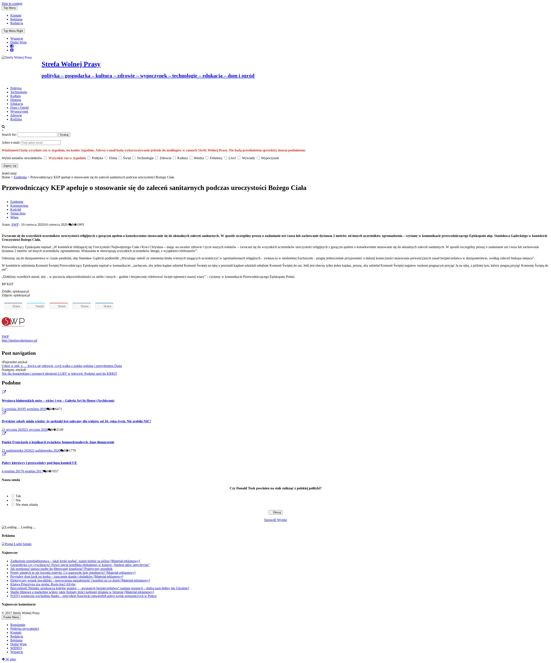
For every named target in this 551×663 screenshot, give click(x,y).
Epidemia (20, 177)
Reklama (16, 19)
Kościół (15, 209)
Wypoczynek (19, 111)
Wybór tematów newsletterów (22, 158)
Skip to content (12, 3)
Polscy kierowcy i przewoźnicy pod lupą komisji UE (39, 463)
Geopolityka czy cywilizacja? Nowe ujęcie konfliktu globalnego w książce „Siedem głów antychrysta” (80, 565)
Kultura (15, 96)
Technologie (18, 92)
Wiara (14, 217)
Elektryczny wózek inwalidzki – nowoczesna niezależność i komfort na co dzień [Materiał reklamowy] (80, 580)
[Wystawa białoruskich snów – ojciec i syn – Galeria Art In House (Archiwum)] (2, 392)
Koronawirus (19, 205)
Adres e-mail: (11, 142)
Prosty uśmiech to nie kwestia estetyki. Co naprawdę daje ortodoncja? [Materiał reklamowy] (72, 572)
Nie (18, 500)
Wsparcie (16, 38)
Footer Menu (11, 617)
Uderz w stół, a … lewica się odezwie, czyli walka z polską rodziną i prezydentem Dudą (62, 366)
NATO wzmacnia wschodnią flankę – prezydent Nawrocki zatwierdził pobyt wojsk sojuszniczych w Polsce (83, 596)
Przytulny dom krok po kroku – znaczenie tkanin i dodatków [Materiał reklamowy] (66, 576)
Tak (18, 496)
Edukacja (16, 104)
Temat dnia (17, 213)
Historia (15, 100)
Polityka (16, 88)
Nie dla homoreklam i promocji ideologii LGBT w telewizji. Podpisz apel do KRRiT (59, 373)
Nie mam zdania (27, 504)
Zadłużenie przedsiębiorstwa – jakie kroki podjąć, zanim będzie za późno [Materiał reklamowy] (75, 561)
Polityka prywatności (24, 628)
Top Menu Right (13, 31)
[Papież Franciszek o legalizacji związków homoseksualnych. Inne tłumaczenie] (2, 433)
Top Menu (9, 7)
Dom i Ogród (19, 107)
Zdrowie (16, 115)
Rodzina (16, 119)
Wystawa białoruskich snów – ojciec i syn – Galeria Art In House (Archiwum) (58, 400)
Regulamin (17, 625)
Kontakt (15, 15)
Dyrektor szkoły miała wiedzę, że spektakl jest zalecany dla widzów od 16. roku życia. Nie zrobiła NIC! (76, 421)
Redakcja (16, 23)
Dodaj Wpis (18, 42)
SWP (14, 224)
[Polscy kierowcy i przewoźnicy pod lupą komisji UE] (2, 454)
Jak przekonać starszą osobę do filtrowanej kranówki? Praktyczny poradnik (61, 569)
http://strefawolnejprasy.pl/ (19, 340)
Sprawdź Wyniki (275, 520)
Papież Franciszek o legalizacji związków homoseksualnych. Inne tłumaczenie (58, 442)
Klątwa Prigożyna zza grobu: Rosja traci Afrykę (43, 584)
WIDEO (16, 648)
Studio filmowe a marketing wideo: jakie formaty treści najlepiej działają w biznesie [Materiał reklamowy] (82, 592)
